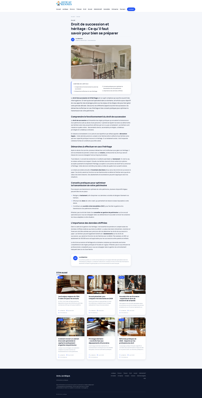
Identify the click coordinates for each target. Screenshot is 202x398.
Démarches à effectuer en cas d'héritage (86, 91)
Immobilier (107, 9)
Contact (131, 9)
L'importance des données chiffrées (113, 90)
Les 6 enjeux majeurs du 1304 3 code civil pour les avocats (68, 297)
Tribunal (78, 9)
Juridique (65, 9)
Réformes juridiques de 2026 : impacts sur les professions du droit (127, 341)
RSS (145, 378)
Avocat (90, 9)
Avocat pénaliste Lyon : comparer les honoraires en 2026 (101, 297)
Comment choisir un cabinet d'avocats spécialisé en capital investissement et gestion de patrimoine (68, 342)
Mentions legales (141, 376)
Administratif (98, 9)
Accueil (58, 9)
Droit (84, 9)
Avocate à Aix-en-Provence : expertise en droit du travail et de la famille (129, 298)
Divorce (72, 9)
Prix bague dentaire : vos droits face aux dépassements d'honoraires (99, 341)
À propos (122, 9)
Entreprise (115, 9)
